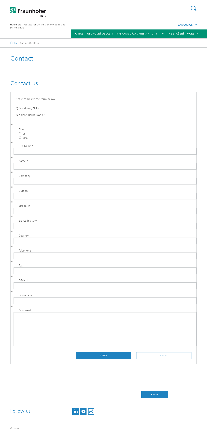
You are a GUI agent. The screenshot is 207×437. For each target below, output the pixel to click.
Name (23, 161)
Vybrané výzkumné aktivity (137, 33)
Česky (13, 43)
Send (103, 355)
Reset (164, 355)
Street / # (24, 205)
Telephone (25, 250)
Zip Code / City (28, 220)
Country (24, 235)
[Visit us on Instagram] (91, 411)
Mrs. (25, 137)
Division (23, 191)
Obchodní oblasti (100, 33)
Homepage (25, 295)
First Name (26, 146)
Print (154, 394)
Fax (20, 265)
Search (193, 8)
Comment (25, 310)
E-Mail (24, 280)
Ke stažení (176, 33)
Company (24, 176)
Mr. (24, 134)
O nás (79, 33)
